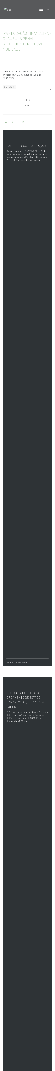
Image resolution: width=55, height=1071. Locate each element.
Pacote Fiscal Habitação (26, 145)
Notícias (10, 662)
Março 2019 (9, 87)
